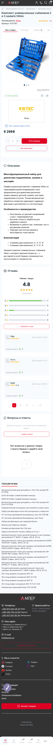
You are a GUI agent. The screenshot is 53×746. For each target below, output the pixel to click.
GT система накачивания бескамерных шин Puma (22, 518)
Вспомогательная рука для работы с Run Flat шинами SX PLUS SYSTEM (25, 503)
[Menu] (3, 3)
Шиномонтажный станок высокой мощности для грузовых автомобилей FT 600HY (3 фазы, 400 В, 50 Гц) (26, 536)
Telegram (34, 662)
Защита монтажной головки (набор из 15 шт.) (20, 532)
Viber (32, 666)
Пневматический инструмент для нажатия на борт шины (25, 508)
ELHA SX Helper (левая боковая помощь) (18, 495)
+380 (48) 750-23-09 (11, 612)
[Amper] (26, 598)
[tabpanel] (26, 59)
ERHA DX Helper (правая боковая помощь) (19, 499)
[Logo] (12, 2)
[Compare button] (47, 96)
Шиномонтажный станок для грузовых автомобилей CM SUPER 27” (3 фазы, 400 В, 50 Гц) (25, 564)
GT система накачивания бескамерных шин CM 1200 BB (25, 515)
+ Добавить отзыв (26, 326)
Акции (4, 698)
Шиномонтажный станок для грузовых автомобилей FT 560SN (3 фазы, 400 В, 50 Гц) (25, 558)
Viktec (18, 20)
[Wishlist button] (42, 96)
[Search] (45, 2)
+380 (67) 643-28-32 (11, 609)
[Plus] (17, 141)
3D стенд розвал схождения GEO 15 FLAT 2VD (21, 584)
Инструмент (30, 9)
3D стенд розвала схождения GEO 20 (17, 574)
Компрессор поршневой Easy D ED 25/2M (19, 587)
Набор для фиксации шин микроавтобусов (19, 521)
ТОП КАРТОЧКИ (9, 484)
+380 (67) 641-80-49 (11, 615)
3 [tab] (28, 85)
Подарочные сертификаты (11, 695)
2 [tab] (26, 85)
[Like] (20, 349)
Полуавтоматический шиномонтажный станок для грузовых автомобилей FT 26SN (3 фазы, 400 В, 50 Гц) (24, 569)
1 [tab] (24, 85)
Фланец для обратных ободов (14, 525)
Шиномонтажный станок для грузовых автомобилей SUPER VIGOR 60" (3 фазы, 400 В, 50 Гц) (26, 542)
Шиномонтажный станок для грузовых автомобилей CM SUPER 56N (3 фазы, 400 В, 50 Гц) (25, 553)
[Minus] (8, 141)
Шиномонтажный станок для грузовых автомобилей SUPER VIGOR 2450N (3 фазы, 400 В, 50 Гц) (26, 547)
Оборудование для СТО (15, 9)
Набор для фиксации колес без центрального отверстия (25, 511)
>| (40, 405)
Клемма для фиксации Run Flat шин (16, 528)
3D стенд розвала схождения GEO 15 (17, 580)
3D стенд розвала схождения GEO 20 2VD (19, 577)
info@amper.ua (8, 638)
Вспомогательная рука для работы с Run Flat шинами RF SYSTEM (25, 491)
